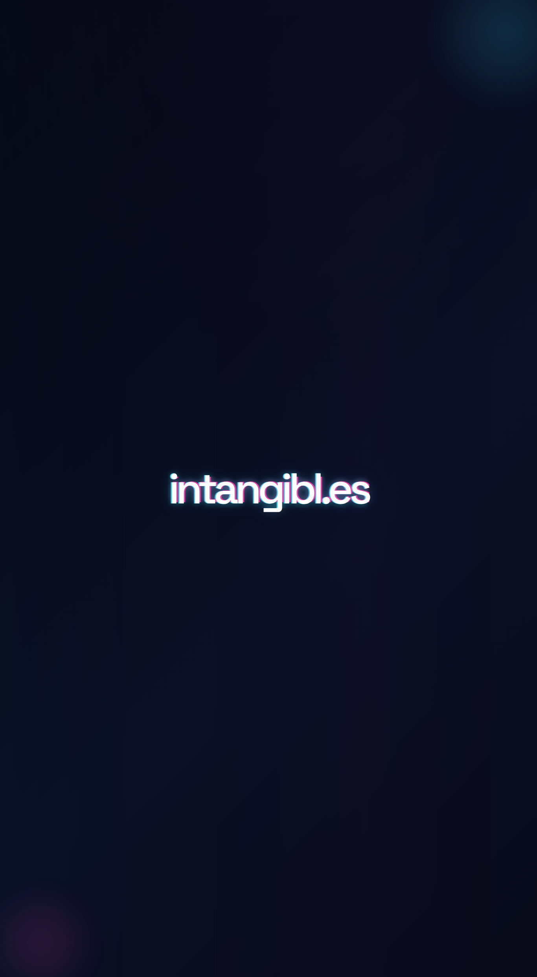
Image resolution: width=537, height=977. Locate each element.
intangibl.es (268, 488)
